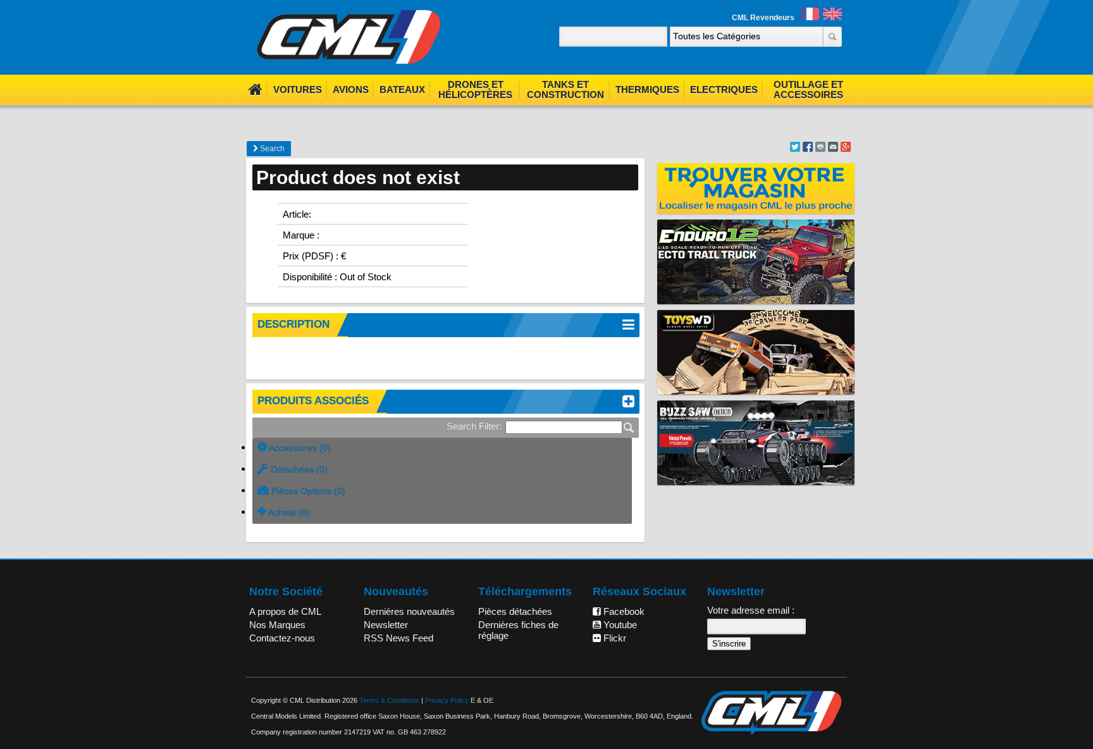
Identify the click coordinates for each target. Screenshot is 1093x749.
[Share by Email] (833, 148)
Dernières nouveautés (409, 611)
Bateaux (402, 89)
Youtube (619, 624)
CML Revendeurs (763, 17)
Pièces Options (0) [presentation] (307, 491)
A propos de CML (285, 611)
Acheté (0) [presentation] (288, 512)
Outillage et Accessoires (808, 89)
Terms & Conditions (389, 700)
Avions (351, 89)
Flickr (613, 638)
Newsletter (386, 624)
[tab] (442, 448)
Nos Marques (277, 624)
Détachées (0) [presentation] (298, 469)
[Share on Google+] (846, 148)
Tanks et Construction (565, 89)
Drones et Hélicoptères (475, 89)
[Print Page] (820, 148)
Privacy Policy (447, 700)
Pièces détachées (515, 611)
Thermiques (647, 89)
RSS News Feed (398, 638)
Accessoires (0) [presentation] (299, 448)
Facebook (623, 611)
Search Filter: (474, 426)
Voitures (297, 89)
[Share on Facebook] (808, 148)
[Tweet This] (795, 148)
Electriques (724, 89)
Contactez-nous (282, 638)
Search (271, 148)
